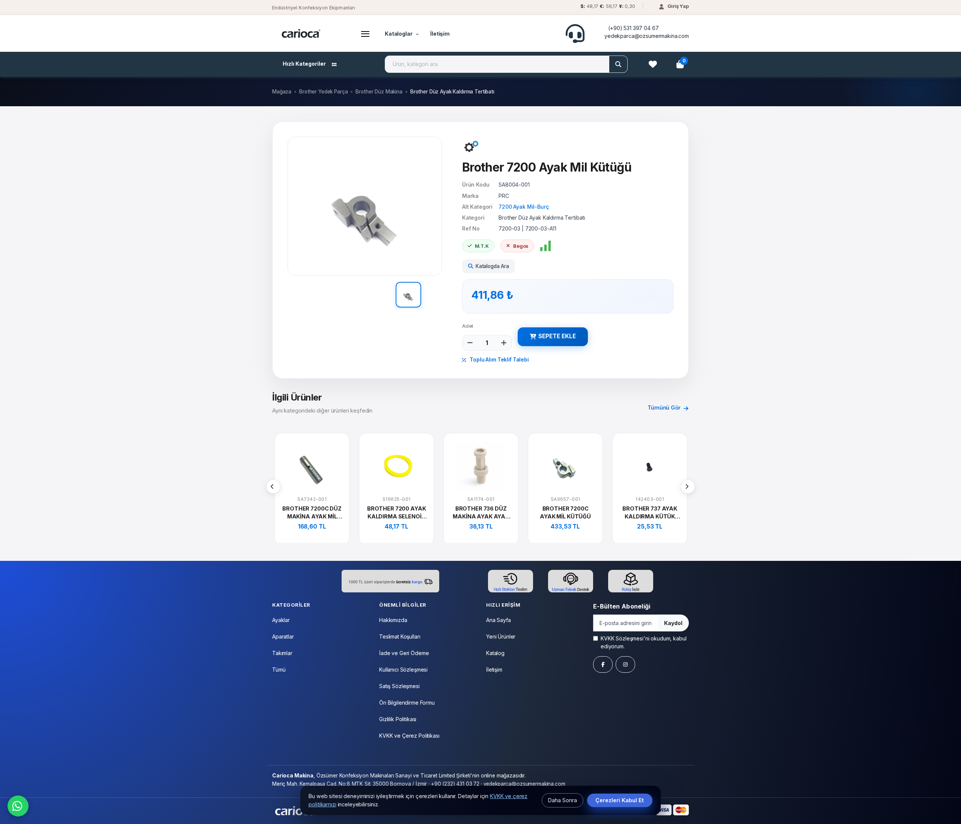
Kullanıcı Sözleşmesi (403, 669)
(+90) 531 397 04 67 (633, 28)
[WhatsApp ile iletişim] (18, 805)
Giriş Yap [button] (678, 6)
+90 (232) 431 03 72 (455, 784)
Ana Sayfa (498, 620)
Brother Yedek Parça (323, 92)
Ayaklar (281, 620)
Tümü (278, 669)
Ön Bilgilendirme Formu (407, 702)
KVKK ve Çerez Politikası (409, 735)
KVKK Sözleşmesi (622, 638)
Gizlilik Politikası (397, 719)
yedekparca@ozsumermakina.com (646, 36)
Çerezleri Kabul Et (619, 800)
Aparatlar (283, 636)
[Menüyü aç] (365, 33)
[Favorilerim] (653, 64)
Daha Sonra (562, 800)
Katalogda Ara (492, 266)
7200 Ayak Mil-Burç (524, 206)
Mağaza (281, 92)
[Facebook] (603, 664)
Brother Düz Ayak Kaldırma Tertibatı (452, 92)
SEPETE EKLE (557, 336)
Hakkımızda (393, 620)
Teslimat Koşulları (399, 636)
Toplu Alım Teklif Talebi (498, 360)
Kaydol (673, 623)
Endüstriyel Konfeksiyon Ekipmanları (313, 8)
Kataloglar (399, 33)
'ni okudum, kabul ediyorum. (643, 642)
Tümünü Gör (665, 407)
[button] (607, 8)
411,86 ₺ (492, 294)
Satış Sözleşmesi (399, 686)
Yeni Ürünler (500, 636)
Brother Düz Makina (378, 92)
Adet (467, 326)
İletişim (440, 33)
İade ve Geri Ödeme (404, 653)
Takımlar (282, 653)
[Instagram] (625, 664)
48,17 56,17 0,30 (607, 6)
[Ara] (618, 64)
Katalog (495, 653)
